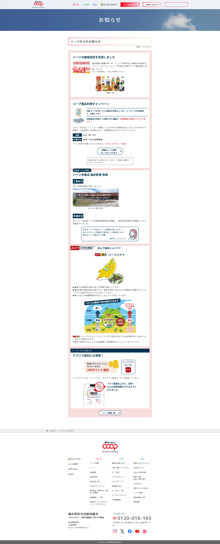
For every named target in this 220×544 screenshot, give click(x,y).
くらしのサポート (118, 477)
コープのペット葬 (118, 490)
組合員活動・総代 (139, 497)
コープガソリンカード (119, 495)
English (71, 474)
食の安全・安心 (95, 481)
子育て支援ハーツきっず (120, 468)
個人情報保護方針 (73, 522)
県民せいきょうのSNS (140, 488)
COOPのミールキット (97, 486)
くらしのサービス (118, 481)
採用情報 (136, 502)
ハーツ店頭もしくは (109, 151)
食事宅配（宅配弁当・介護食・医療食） (99, 491)
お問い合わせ (73, 469)
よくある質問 (73, 464)
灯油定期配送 (116, 500)
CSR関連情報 (72, 525)
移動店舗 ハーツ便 (96, 497)
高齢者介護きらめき (118, 463)
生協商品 (93, 472)
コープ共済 (115, 472)
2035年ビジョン (138, 468)
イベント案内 (137, 493)
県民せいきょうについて (141, 463)
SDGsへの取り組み (139, 472)
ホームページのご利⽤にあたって (78, 527)
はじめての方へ (110, 4)
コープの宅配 (94, 463)
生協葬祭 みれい (117, 486)
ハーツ (92, 468)
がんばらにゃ (137, 483)
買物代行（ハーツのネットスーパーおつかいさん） (99, 503)
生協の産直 (93, 477)
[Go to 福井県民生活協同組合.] (47, 430)
